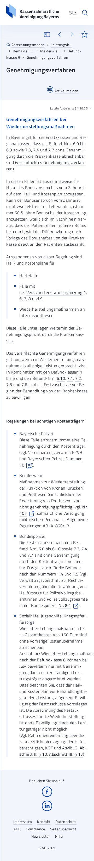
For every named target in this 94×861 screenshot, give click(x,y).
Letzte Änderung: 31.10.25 (69, 108)
